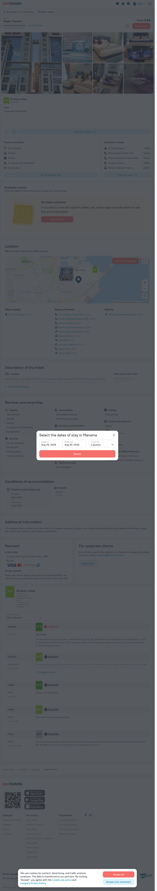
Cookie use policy (62, 879)
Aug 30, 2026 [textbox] (72, 444)
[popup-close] (113, 435)
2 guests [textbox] (96, 444)
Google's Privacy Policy (33, 883)
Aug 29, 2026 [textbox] (48, 444)
